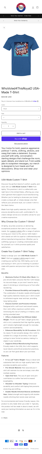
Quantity (4, 122)
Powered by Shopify (23, 448)
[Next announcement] (38, 16)
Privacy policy (35, 448)
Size (2, 113)
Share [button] (5, 418)
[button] (5, 7)
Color (3, 105)
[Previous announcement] (3, 16)
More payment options (21, 143)
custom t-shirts (16, 231)
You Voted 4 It (12, 448)
